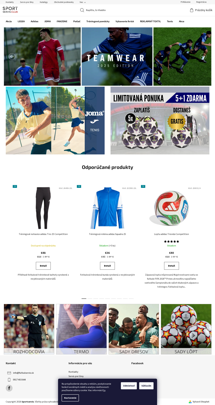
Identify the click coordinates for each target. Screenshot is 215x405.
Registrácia (201, 2)
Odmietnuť (129, 385)
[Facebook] (9, 388)
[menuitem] (9, 21)
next (207, 241)
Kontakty (10, 2)
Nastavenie (70, 398)
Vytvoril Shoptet (201, 401)
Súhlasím (146, 385)
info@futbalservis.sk (23, 373)
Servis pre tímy (27, 2)
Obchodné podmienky (64, 2)
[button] (12, 56)
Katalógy (44, 2)
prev (8, 241)
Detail (43, 265)
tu (104, 390)
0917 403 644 (19, 379)
